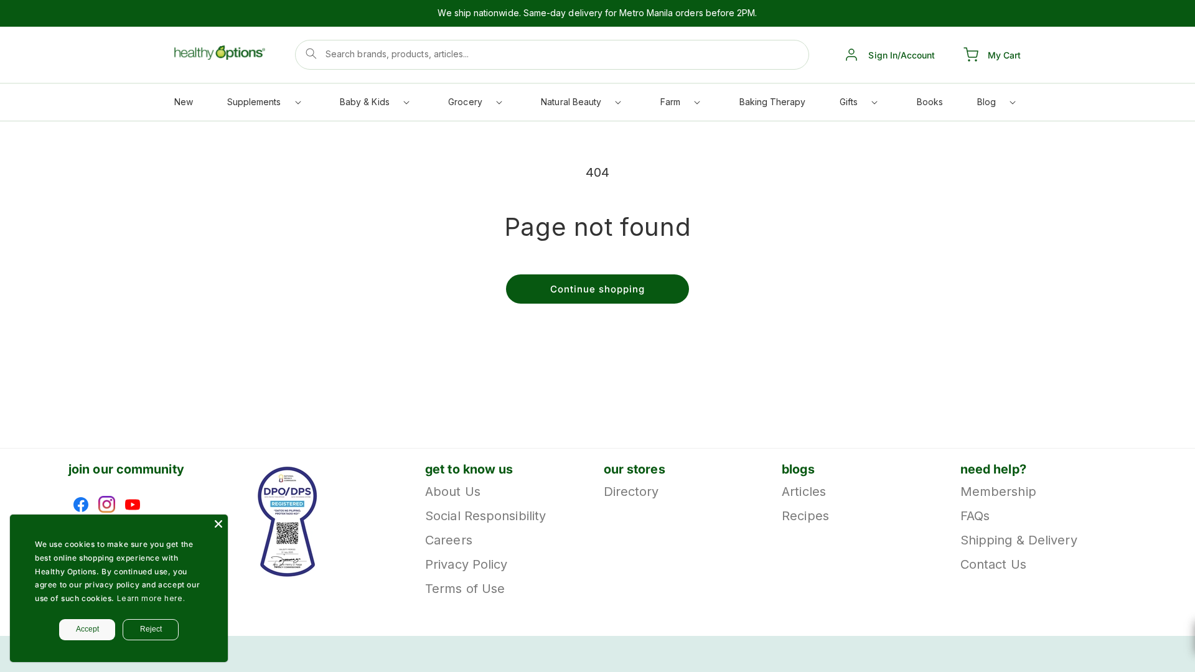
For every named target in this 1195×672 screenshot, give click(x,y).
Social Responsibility (485, 515)
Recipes (805, 515)
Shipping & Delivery (1018, 540)
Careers (448, 540)
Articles (804, 493)
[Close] (218, 524)
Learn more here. (151, 598)
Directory (631, 493)
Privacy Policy (466, 564)
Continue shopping (597, 289)
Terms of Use (465, 588)
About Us (452, 493)
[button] (263, 105)
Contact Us (993, 564)
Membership (998, 493)
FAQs (975, 515)
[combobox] (552, 55)
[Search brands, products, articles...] (311, 53)
